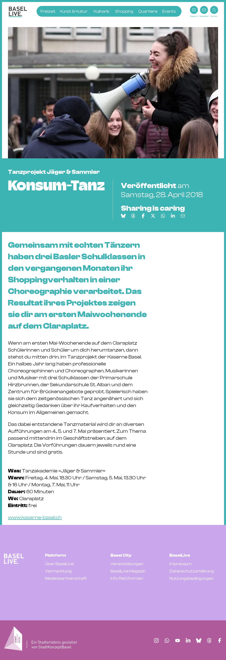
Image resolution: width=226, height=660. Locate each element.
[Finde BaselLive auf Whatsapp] (167, 640)
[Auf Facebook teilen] (143, 216)
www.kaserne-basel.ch (35, 517)
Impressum (180, 564)
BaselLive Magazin (128, 571)
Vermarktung (58, 571)
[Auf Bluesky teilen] (123, 216)
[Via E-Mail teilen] (183, 216)
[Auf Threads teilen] (133, 216)
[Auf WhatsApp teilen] (163, 216)
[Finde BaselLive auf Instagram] (156, 640)
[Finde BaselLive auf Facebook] (219, 640)
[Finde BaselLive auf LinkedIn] (188, 640)
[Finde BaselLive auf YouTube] (177, 640)
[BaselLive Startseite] (18, 12)
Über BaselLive (59, 564)
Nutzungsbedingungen (191, 578)
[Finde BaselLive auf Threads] (209, 640)
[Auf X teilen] (153, 216)
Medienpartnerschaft (66, 578)
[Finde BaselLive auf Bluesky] (198, 640)
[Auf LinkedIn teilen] (173, 216)
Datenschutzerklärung (191, 571)
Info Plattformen (127, 578)
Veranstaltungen (127, 564)
